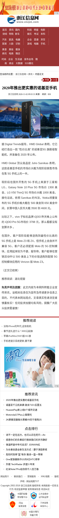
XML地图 (45, 476)
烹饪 (43, 39)
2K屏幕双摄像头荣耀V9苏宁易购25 (24, 419)
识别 (18, 43)
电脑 (36, 43)
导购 (11, 34)
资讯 (11, 29)
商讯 (4, 53)
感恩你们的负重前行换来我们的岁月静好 (26, 439)
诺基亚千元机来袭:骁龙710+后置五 (24, 405)
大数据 (19, 63)
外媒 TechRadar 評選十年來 (20, 464)
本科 (43, 34)
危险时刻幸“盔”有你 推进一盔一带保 (24, 454)
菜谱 (36, 39)
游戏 (29, 43)
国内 (17, 29)
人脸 (11, 43)
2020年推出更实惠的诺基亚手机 (22, 400)
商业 (11, 63)
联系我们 (18, 476)
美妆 (11, 49)
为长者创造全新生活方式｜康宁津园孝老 (26, 449)
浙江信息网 (20, 74)
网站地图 (30, 481)
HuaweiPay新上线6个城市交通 (21, 410)
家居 (4, 43)
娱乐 (29, 34)
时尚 (4, 59)
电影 (43, 29)
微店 (18, 53)
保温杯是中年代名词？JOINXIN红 (23, 444)
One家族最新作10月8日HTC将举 (23, 459)
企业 (29, 39)
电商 (11, 53)
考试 (36, 34)
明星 (36, 29)
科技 (29, 29)
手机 (43, 43)
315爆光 (29, 63)
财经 (5, 34)
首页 (4, 29)
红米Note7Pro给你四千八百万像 (22, 469)
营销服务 (31, 476)
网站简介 (4, 476)
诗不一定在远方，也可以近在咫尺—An (25, 435)
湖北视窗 (20, 278)
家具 (11, 39)
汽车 (4, 39)
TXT (37, 481)
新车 (17, 34)
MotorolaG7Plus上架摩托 (19, 414)
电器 (18, 39)
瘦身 (18, 49)
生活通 (18, 59)
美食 (4, 49)
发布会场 (28, 59)
